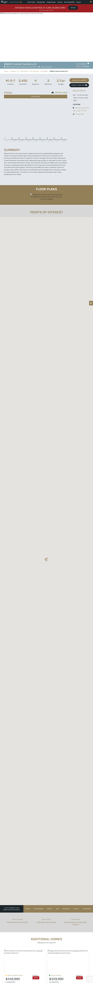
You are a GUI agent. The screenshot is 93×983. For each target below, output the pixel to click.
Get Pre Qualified (69, 2)
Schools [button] (76, 909)
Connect (59, 2)
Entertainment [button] (38, 909)
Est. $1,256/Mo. (81, 64)
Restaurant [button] (66, 909)
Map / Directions (46, 67)
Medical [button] (49, 909)
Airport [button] (27, 909)
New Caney (24, 71)
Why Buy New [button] (41, 2)
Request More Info (78, 85)
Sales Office (79, 90)
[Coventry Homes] (11, 2)
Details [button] (73, 8)
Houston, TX (14, 71)
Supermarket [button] (87, 909)
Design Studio (51, 2)
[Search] (90, 2)
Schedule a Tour (78, 80)
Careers (78, 2)
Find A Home (31, 2)
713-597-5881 (79, 114)
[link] (35, 116)
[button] (64, 115)
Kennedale (44, 71)
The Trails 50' (34, 71)
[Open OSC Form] (91, 303)
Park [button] (57, 909)
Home (6, 71)
